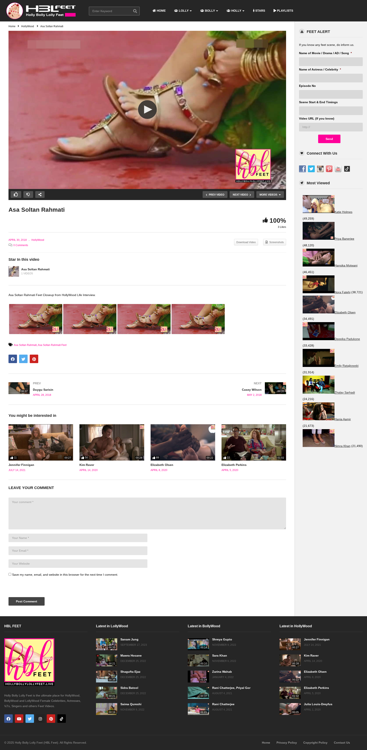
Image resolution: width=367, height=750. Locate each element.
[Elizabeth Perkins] (254, 442)
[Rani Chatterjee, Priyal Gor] (198, 693)
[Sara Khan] (198, 660)
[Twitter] (29, 718)
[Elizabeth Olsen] (183, 442)
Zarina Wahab (222, 671)
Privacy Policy (287, 742)
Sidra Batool (129, 687)
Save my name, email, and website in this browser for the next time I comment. (65, 574)
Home (266, 742)
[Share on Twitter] (23, 359)
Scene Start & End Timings (318, 102)
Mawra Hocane (131, 655)
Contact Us (342, 742)
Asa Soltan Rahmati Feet (52, 345)
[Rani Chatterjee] (198, 709)
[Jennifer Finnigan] (40, 442)
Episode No (307, 85)
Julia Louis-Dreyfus (318, 704)
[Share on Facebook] (12, 359)
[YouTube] (19, 718)
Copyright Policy (315, 742)
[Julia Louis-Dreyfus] (290, 709)
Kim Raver (86, 465)
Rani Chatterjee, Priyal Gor (231, 687)
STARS (259, 10)
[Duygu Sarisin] (75, 389)
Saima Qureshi (130, 704)
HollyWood (37, 239)
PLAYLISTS (284, 10)
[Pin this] (34, 359)
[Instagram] (40, 718)
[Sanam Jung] (106, 644)
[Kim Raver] (111, 442)
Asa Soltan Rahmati (35, 269)
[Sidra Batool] (106, 693)
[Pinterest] (51, 718)
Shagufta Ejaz (130, 671)
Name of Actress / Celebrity (320, 69)
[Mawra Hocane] (106, 660)
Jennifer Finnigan (21, 465)
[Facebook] (8, 718)
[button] (147, 109)
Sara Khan (219, 655)
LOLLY (183, 10)
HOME (161, 10)
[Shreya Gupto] (198, 644)
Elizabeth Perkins (234, 465)
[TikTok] (61, 718)
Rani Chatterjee (223, 704)
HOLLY (235, 10)
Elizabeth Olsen (162, 465)
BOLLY (209, 10)
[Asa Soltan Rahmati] (13, 271)
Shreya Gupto (222, 639)
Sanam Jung (129, 639)
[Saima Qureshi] (106, 709)
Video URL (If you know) (316, 118)
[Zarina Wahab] (198, 676)
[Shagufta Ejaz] (106, 676)
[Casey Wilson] (219, 389)
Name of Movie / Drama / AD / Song (325, 53)
